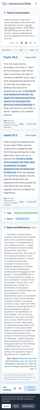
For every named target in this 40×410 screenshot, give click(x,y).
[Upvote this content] (15, 388)
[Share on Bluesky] (26, 43)
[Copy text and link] (35, 43)
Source (31, 124)
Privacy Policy (28, 406)
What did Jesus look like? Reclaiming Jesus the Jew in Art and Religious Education (21, 361)
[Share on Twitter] (17, 43)
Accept (6, 406)
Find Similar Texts (22, 219)
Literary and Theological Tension (26, 213)
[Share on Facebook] (21, 43)
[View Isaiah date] (21, 50)
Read (21, 124)
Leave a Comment (31, 388)
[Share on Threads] (30, 43)
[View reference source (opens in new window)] (36, 369)
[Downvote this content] (20, 388)
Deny (16, 406)
